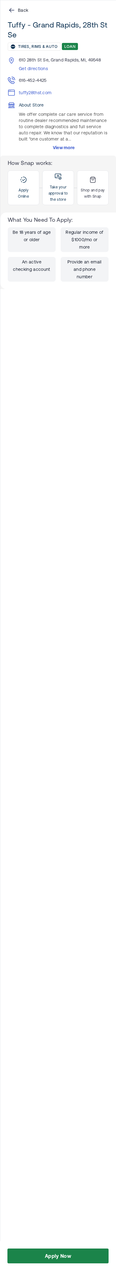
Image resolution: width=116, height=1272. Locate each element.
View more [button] (64, 147)
